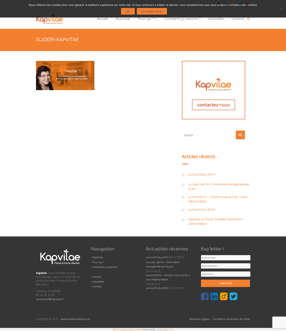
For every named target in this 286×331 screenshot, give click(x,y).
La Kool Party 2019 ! (202, 174)
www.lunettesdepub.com (75, 319)
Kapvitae (123, 19)
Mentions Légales (199, 319)
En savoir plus (152, 11)
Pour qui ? (146, 19)
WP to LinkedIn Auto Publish (127, 329)
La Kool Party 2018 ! (202, 209)
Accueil (102, 19)
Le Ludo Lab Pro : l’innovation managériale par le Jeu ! (219, 186)
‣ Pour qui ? (97, 262)
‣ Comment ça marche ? (104, 267)
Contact (238, 19)
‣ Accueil (96, 276)
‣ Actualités (97, 281)
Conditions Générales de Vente (231, 319)
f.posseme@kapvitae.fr (50, 299)
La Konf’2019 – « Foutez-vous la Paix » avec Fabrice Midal (218, 199)
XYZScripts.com (165, 329)
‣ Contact (96, 286)
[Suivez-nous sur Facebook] (205, 296)
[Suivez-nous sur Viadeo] (224, 296)
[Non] (281, 9)
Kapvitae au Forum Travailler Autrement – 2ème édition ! (216, 221)
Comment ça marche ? (182, 19)
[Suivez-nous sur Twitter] (233, 296)
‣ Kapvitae (97, 257)
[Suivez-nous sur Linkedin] (214, 296)
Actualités (216, 19)
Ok (128, 11)
